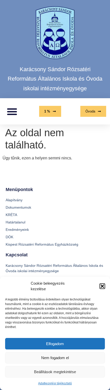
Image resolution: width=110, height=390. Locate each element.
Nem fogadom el (55, 358)
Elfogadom (55, 344)
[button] (102, 286)
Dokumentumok (18, 207)
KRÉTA (11, 215)
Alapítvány (14, 200)
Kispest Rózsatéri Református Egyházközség (42, 244)
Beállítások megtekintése (55, 372)
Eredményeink (17, 230)
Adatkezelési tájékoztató (55, 383)
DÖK (9, 237)
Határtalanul (15, 222)
